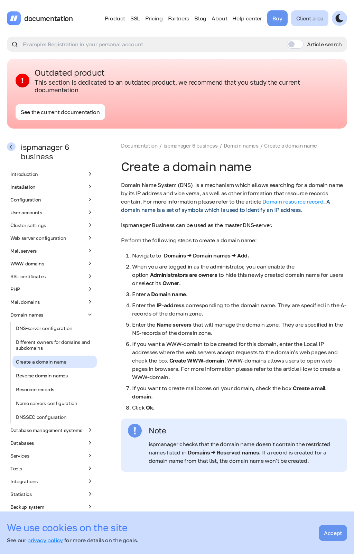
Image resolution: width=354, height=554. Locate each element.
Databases (22, 443)
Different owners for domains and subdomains (53, 345)
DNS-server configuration (44, 328)
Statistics (21, 494)
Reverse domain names (42, 375)
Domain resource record (292, 201)
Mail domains (25, 302)
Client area (309, 18)
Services (19, 456)
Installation (23, 187)
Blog (200, 18)
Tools (16, 468)
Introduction (24, 174)
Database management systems (46, 430)
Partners (178, 18)
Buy (277, 18)
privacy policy (45, 540)
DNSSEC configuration (41, 417)
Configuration (25, 200)
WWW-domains (27, 263)
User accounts (26, 212)
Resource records (35, 389)
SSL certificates (28, 276)
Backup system (27, 507)
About (219, 18)
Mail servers (23, 251)
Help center (247, 18)
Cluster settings (28, 225)
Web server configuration (38, 238)
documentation (48, 18)
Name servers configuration (46, 403)
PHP (15, 289)
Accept (333, 532)
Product (115, 18)
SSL (135, 18)
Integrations (24, 481)
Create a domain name (41, 362)
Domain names (26, 315)
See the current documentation (60, 112)
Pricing (154, 18)
